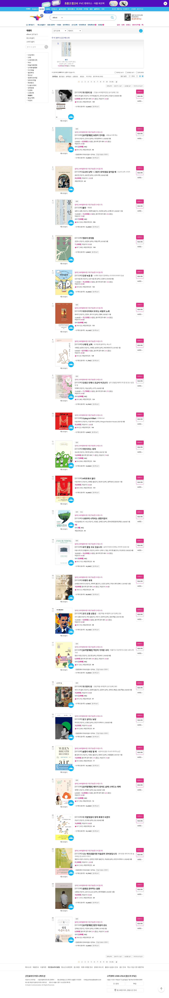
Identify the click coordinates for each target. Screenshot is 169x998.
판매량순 (55, 76)
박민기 (98, 617)
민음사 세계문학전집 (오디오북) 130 (106, 92)
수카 (94, 388)
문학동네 (110, 482)
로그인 (114, 9)
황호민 (101, 755)
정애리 (77, 790)
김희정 (92, 859)
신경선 (87, 722)
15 (80, 625)
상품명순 (75, 76)
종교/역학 (31, 98)
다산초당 (122, 550)
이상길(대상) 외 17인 (81, 522)
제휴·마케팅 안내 (87, 967)
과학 (29, 57)
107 (81, 826)
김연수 (77, 241)
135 (81, 865)
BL (143, 25)
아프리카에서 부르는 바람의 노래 (96, 311)
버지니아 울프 (79, 96)
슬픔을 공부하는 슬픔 (91, 888)
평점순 (82, 76)
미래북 (96, 928)
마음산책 (97, 241)
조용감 (96, 522)
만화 (123, 25)
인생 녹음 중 (87, 276)
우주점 (86, 9)
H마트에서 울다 (88, 478)
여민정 (87, 452)
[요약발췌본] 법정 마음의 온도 (94, 925)
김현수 (87, 314)
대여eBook (82, 25)
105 (81, 488)
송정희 (82, 348)
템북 (100, 314)
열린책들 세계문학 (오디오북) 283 (105, 686)
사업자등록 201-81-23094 (46, 980)
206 (81, 461)
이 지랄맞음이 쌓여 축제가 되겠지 (96, 817)
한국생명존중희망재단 (115, 522)
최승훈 (107, 859)
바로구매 (139, 96)
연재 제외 (141, 72)
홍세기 (77, 314)
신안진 (103, 584)
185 (81, 247)
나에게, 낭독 (87, 344)
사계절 (96, 452)
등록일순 (68, 76)
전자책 (41, 9)
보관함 (139, 101)
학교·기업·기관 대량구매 (135, 967)
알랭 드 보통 (78, 211)
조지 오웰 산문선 (89, 613)
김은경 (90, 655)
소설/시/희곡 (32, 85)
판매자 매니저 (98, 967)
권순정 (77, 175)
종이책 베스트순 (98, 76)
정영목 (91, 211)
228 (81, 728)
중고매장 (79, 9)
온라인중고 (71, 9)
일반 (118, 25)
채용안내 (36, 967)
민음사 (111, 96)
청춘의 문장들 (88, 238)
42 (80, 102)
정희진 (111, 690)
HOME (28, 9)
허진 (88, 617)
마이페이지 (126, 9)
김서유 (87, 820)
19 (80, 699)
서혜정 (77, 348)
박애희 (77, 388)
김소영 (77, 452)
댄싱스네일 (78, 655)
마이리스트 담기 (138, 86)
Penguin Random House (109, 421)
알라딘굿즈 (62, 9)
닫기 (165, 3)
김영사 (103, 279)
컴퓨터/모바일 (32, 78)
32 (80, 665)
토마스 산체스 (99, 550)
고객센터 (133, 9)
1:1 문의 (116, 984)
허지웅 (77, 722)
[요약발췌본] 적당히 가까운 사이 (95, 650)
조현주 (96, 859)
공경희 (92, 690)
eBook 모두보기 (32, 34)
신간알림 (141, 31)
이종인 (90, 755)
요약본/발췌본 (32, 68)
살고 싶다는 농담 (89, 719)
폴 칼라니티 (78, 755)
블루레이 (97, 9)
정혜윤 (90, 482)
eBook (55, 17)
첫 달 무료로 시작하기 (102, 154)
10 (106, 82)
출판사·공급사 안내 (111, 967)
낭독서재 (97, 175)
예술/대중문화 (32, 65)
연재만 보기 (130, 72)
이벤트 (59, 25)
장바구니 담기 (118, 86)
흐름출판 (110, 755)
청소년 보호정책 (66, 967)
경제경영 (31, 88)
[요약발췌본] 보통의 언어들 (93, 135)
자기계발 (31, 70)
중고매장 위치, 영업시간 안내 (127, 990)
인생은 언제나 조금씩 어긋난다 (95, 383)
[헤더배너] (134, 17)
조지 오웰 (78, 617)
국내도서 (35, 9)
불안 (66, 60)
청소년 (30, 75)
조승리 (77, 820)
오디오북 (74, 25)
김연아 (103, 617)
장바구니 (140, 9)
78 (80, 801)
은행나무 (111, 211)
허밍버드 (100, 655)
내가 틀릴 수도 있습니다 (92, 547)
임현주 (102, 690)
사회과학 (31, 93)
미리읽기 (64, 121)
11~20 (111, 82)
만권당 (48, 9)
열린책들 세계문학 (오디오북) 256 (109, 613)
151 (81, 898)
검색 (112, 17)
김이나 (77, 138)
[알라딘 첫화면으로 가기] (37, 17)
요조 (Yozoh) (89, 892)
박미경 (111, 550)
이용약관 (43, 967)
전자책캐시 (66, 25)
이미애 (92, 96)
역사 (29, 62)
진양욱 (101, 211)
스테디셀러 (30, 42)
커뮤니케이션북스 (116, 584)
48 (80, 399)
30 (80, 287)
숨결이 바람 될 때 (89, 751)
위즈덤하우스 (98, 138)
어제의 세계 (87, 580)
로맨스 (128, 25)
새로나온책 (50, 25)
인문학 (30, 90)
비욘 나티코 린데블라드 (82, 550)
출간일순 (62, 76)
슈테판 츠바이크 (80, 584)
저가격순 (89, 76)
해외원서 (31, 83)
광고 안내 (122, 967)
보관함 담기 (128, 86)
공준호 (87, 241)
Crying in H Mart (89, 418)
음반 (91, 9)
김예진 (101, 522)
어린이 (30, 100)
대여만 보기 (120, 72)
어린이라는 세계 (89, 449)
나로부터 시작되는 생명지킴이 (94, 518)
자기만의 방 (87, 92)
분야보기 (31, 25)
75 (80, 150)
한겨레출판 (102, 892)
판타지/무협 (136, 25)
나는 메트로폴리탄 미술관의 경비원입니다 (99, 854)
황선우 (101, 482)
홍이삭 (92, 314)
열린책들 (112, 617)
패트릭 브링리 (79, 859)
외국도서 (54, 9)
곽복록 (93, 584)
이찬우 (87, 928)
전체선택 (109, 86)
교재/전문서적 (32, 60)
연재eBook (92, 25)
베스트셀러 (41, 25)
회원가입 (119, 9)
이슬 (86, 388)
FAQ (134, 984)
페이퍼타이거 (108, 348)
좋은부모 (31, 73)
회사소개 (28, 967)
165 (81, 222)
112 (81, 561)
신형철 (77, 892)
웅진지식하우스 (99, 722)
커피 (103, 9)
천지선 (102, 96)
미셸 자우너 (78, 421)
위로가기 (161, 989)
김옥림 (77, 928)
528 (81, 761)
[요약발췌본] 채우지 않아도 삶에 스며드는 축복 (101, 787)
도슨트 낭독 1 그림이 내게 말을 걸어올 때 (99, 172)
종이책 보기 (96, 107)
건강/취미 (31, 55)
